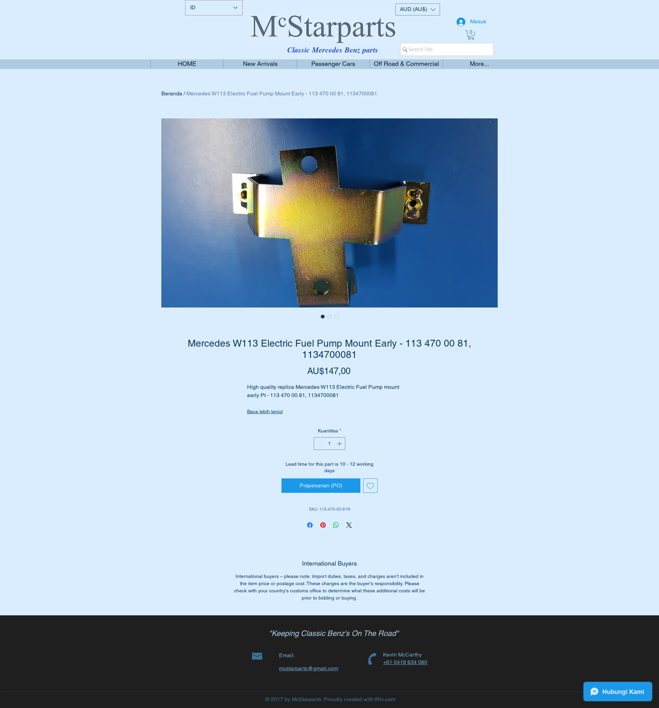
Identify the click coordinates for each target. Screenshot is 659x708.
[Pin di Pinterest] (323, 525)
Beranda (171, 93)
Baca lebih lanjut (265, 411)
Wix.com (384, 699)
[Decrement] (319, 444)
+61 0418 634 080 (405, 662)
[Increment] (340, 444)
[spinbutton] (329, 444)
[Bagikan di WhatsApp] (336, 525)
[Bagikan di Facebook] (310, 525)
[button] (417, 9)
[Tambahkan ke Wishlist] (370, 485)
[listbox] (417, 9)
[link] (471, 35)
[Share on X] (349, 525)
